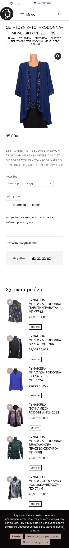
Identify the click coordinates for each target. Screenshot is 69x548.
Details (35, 427)
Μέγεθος (11, 176)
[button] (12, 3)
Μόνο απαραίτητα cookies (43, 536)
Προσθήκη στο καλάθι (26, 205)
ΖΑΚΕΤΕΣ (49, 217)
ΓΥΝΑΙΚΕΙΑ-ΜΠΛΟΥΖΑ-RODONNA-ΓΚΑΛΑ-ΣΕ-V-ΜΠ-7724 (46, 374)
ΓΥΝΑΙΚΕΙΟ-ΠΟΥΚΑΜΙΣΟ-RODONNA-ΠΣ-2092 (44, 408)
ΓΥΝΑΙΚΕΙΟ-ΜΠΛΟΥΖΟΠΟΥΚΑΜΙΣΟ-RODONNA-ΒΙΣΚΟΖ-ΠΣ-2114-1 (46, 483)
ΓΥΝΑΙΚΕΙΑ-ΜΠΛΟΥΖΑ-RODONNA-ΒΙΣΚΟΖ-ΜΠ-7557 (46, 340)
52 (39, 258)
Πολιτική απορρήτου (35, 542)
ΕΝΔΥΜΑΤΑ (38, 217)
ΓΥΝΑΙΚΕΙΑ (25, 217)
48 (34, 258)
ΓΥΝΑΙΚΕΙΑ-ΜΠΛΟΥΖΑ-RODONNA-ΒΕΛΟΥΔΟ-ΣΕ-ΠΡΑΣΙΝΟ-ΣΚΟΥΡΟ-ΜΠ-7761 (46, 444)
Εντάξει (16, 536)
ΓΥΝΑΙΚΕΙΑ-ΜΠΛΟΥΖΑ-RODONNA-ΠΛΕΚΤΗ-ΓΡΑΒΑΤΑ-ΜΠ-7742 (46, 306)
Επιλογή (35, 327)
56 (44, 258)
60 (49, 258)
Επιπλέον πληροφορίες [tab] (21, 243)
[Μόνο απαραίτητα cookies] (64, 529)
